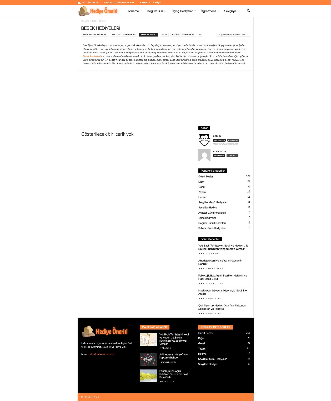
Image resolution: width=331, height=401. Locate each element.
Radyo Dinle (120, 347)
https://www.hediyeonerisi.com (225, 144)
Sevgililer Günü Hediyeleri (212, 202)
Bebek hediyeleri (92, 56)
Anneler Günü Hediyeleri (94, 34)
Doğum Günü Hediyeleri (183, 34)
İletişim (157, 2)
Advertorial (220, 151)
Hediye (202, 197)
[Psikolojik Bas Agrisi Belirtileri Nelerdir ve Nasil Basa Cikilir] (148, 375)
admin (217, 135)
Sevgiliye (230, 11)
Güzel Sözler (205, 176)
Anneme (133, 11)
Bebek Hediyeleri (148, 34)
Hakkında (145, 2)
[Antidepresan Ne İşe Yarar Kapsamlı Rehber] (148, 359)
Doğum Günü (155, 11)
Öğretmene (208, 11)
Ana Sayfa (85, 21)
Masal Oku (107, 347)
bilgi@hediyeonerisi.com (102, 354)
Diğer (164, 34)
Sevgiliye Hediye (207, 207)
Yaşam (202, 192)
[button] (248, 11)
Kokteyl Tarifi (92, 397)
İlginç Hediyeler (182, 11)
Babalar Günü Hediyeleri (124, 34)
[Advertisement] (166, 96)
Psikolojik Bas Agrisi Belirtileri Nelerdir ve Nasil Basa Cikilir (173, 374)
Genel (201, 187)
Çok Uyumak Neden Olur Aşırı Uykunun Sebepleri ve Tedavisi (222, 307)
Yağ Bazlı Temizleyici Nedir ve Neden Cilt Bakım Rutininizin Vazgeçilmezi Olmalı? (223, 247)
